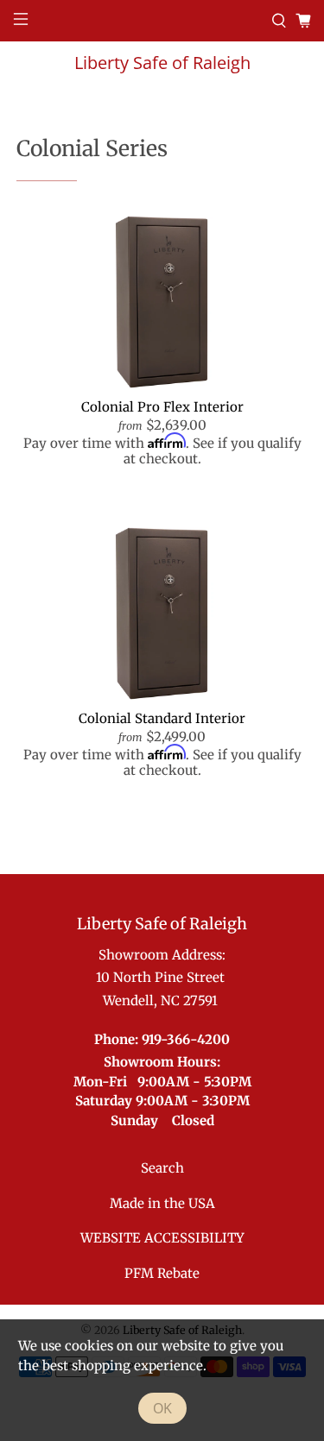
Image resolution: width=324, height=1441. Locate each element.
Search (162, 1168)
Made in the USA (162, 1203)
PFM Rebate (162, 1273)
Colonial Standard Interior (162, 718)
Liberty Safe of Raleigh (162, 62)
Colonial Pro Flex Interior (162, 407)
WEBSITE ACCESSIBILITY (162, 1238)
